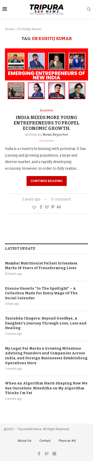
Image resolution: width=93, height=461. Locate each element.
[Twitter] (47, 454)
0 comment (61, 199)
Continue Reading (47, 181)
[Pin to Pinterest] (53, 207)
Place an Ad (67, 440)
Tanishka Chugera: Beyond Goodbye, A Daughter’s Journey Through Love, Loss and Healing (46, 323)
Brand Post (46, 110)
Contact (45, 440)
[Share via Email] (59, 207)
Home (10, 29)
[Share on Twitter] (47, 207)
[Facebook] (39, 454)
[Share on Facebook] (41, 207)
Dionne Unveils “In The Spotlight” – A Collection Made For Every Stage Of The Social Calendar (41, 293)
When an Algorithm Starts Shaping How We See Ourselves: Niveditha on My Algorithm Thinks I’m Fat (46, 388)
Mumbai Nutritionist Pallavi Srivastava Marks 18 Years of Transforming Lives (41, 265)
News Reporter (55, 135)
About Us (24, 440)
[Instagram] (54, 454)
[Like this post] (34, 207)
